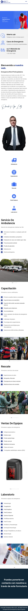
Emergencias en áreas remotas (12, 381)
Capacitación (14, 176)
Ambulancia (14, 164)
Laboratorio (14, 212)
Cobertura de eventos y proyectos (13, 237)
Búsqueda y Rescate (9, 378)
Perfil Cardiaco (8, 512)
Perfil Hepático (8, 509)
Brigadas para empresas (10, 308)
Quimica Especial (8, 515)
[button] (2, 270)
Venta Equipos (14, 200)
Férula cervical (8, 441)
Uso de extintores (8, 311)
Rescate (14, 188)
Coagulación (7, 506)
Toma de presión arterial (10, 243)
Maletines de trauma (9, 444)
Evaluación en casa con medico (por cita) (15, 240)
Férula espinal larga (9, 438)
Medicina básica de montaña (11, 384)
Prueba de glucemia (9, 246)
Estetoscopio (7, 435)
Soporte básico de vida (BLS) (11, 300)
